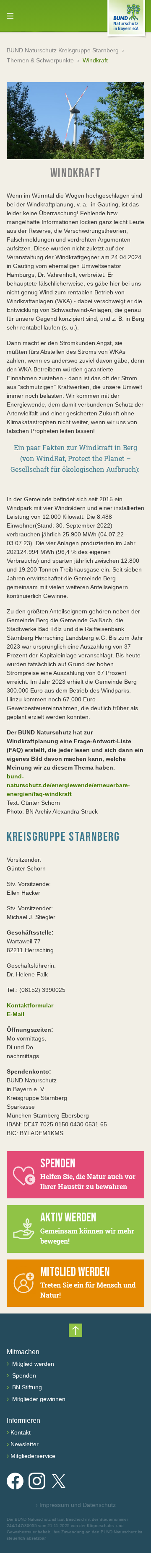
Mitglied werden (32, 1363)
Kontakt (20, 1432)
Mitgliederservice (32, 1456)
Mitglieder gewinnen (37, 1399)
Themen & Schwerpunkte (40, 60)
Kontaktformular (30, 1005)
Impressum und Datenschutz (76, 1504)
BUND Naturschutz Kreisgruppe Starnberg (63, 50)
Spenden (23, 1375)
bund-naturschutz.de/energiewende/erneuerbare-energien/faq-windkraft (68, 785)
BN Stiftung (26, 1387)
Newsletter (24, 1444)
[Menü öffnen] (10, 16)
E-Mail (15, 1014)
